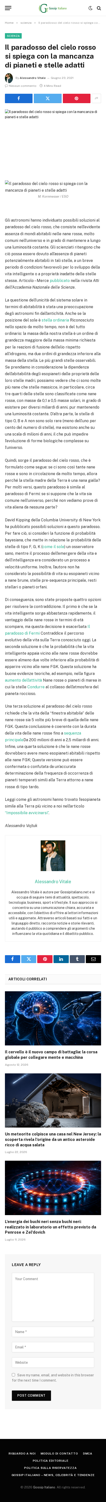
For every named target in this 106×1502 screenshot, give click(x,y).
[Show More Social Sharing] (96, 98)
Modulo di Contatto (59, 1453)
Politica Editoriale (51, 1460)
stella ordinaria (55, 320)
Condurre (36, 687)
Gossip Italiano (44, 1487)
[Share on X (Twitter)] (47, 98)
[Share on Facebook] (19, 98)
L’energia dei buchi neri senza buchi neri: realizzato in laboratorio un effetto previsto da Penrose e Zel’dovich (50, 1227)
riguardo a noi (22, 1453)
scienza (13, 35)
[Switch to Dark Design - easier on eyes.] (90, 8)
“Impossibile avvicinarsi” (27, 812)
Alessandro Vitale (33, 78)
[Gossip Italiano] (53, 8)
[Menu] (8, 8)
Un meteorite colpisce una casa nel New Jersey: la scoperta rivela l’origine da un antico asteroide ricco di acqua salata (53, 1139)
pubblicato (60, 280)
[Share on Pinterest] (76, 98)
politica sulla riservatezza (50, 1468)
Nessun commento (22, 86)
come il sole (53, 546)
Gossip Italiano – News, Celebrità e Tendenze (53, 1475)
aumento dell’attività (23, 680)
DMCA (87, 1453)
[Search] (98, 8)
